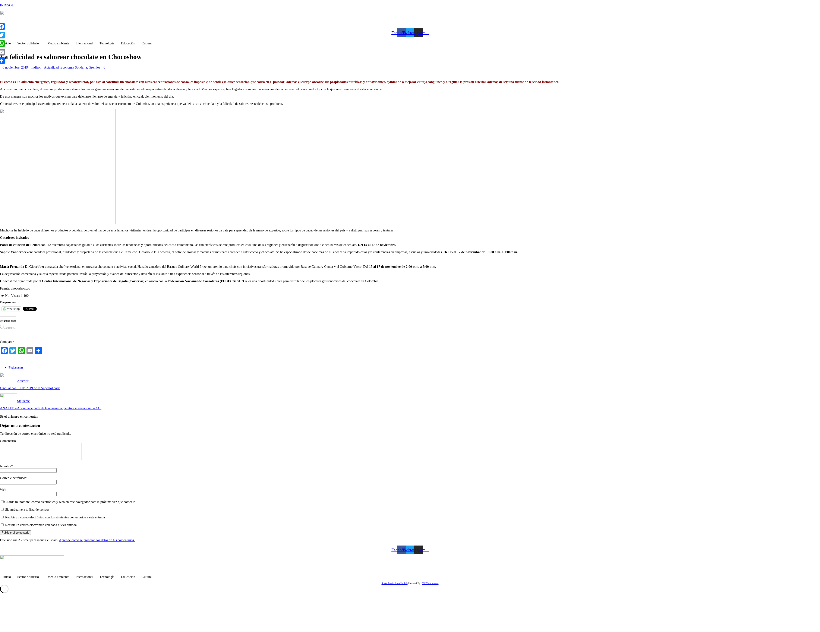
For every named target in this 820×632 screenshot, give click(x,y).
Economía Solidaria (73, 67)
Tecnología (107, 43)
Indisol (36, 67)
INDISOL (7, 5)
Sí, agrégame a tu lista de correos (26, 509)
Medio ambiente (58, 43)
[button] (29, 43)
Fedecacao (16, 367)
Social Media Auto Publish (395, 583)
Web (3, 490)
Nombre (5, 466)
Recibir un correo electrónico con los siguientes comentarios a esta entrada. (55, 517)
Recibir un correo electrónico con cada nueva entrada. (41, 525)
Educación (128, 43)
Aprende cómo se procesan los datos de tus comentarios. (97, 540)
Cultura (147, 43)
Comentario (8, 441)
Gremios (94, 67)
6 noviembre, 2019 (15, 67)
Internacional (84, 43)
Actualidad (51, 67)
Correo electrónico (12, 478)
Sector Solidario (28, 43)
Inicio (7, 43)
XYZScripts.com (430, 583)
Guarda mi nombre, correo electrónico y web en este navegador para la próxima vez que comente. (70, 502)
